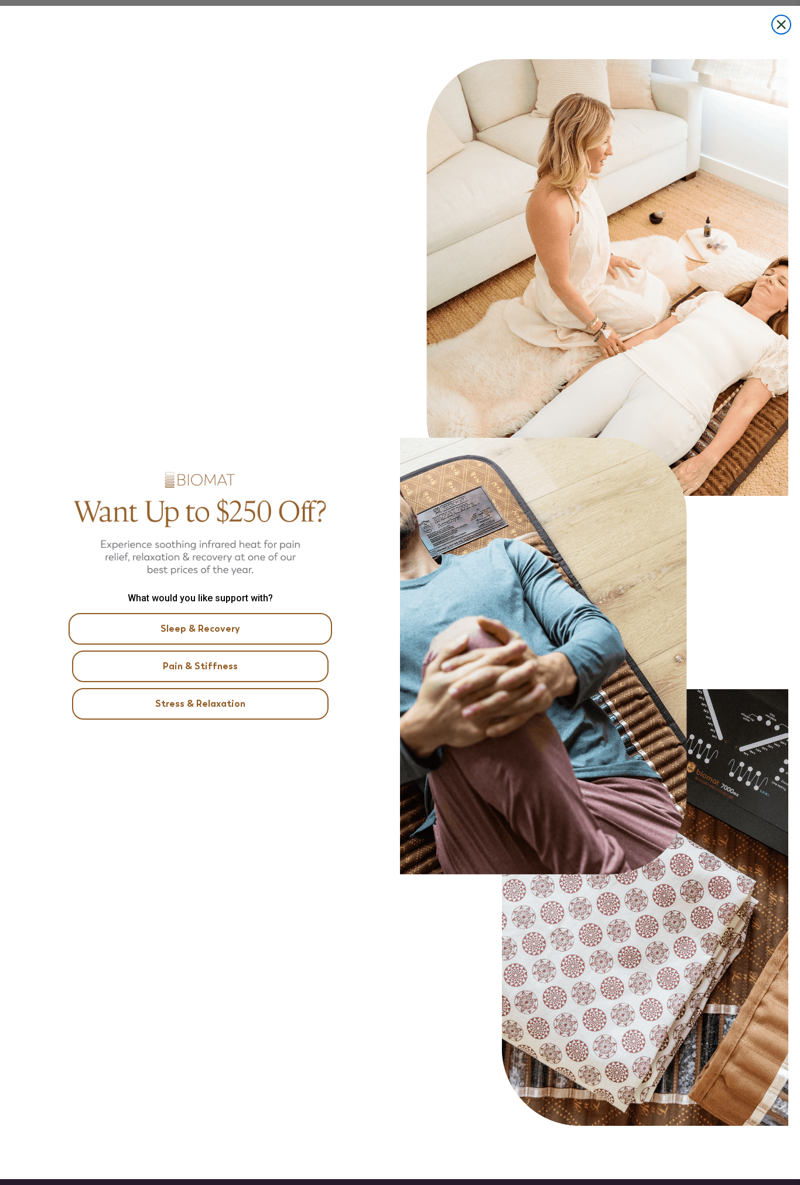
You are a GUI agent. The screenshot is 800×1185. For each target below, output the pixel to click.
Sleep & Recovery (200, 628)
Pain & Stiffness (200, 666)
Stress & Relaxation (200, 703)
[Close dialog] (781, 24)
